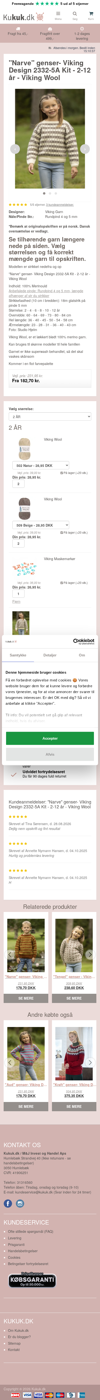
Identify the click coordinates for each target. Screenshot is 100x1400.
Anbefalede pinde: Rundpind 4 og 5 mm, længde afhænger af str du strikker (46, 293)
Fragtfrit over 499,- (50, 36)
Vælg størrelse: (21, 408)
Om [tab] (82, 655)
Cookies (14, 1257)
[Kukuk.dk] (25, 16)
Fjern (16, 601)
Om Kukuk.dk (18, 1330)
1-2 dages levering (82, 36)
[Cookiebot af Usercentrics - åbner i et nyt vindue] (73, 641)
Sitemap (14, 1343)
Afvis (50, 754)
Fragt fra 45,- (18, 33)
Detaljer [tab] (50, 655)
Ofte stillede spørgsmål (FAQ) (30, 1231)
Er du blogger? (19, 1336)
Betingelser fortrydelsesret (28, 1263)
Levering (14, 1237)
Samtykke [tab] (18, 655)
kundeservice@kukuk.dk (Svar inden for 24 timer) (53, 1192)
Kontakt (14, 1349)
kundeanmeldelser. (60, 204)
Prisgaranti (16, 1244)
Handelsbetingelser (23, 1250)
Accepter (50, 738)
